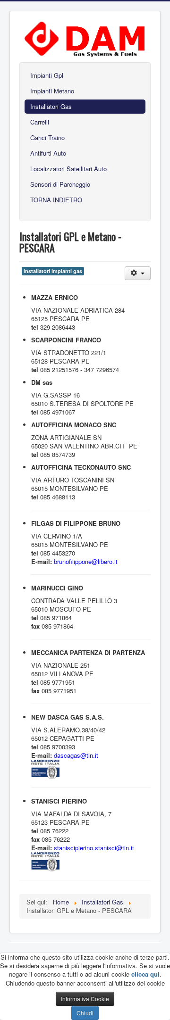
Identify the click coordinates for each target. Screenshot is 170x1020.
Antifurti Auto (48, 153)
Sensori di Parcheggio (60, 184)
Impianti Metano (52, 90)
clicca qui (145, 974)
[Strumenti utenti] (138, 273)
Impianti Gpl (46, 75)
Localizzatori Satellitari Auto (68, 168)
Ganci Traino (47, 137)
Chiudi (85, 1013)
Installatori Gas (51, 106)
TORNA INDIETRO (56, 199)
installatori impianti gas (53, 270)
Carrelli (39, 121)
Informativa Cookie (85, 999)
